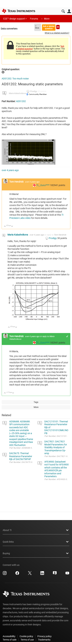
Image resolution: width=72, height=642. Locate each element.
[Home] (18, 11)
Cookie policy (26, 636)
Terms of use (27, 639)
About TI (7, 530)
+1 (67, 336)
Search (63, 11)
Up (5, 226)
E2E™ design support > (15, 18)
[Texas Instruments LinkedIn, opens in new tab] (42, 574)
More (46, 18)
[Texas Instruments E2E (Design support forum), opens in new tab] (55, 574)
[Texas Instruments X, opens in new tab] (30, 574)
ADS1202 (21, 101)
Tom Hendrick (16, 181)
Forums (34, 18)
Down (12, 226)
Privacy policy (44, 636)
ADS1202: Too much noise (15, 78)
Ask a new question (58, 27)
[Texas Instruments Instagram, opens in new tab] (5, 574)
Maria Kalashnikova (17, 93)
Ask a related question (49, 27)
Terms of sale (9, 639)
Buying (6, 553)
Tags (36, 402)
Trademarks (44, 639)
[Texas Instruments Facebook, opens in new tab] (17, 574)
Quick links (8, 541)
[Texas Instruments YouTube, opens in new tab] (67, 574)
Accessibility (9, 636)
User (69, 11)
